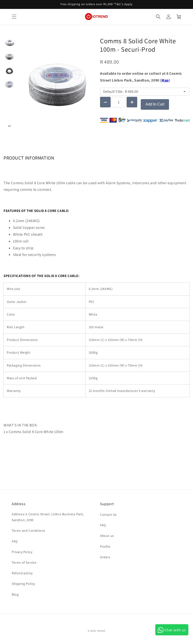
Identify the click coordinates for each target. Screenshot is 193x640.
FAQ (15, 541)
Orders (105, 557)
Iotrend (101, 630)
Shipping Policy (23, 583)
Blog (15, 594)
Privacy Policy (22, 552)
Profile (105, 546)
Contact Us (108, 514)
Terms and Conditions (28, 530)
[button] (14, 17)
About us (107, 536)
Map (165, 80)
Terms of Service (24, 562)
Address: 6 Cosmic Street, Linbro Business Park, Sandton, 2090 (48, 517)
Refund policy (22, 573)
